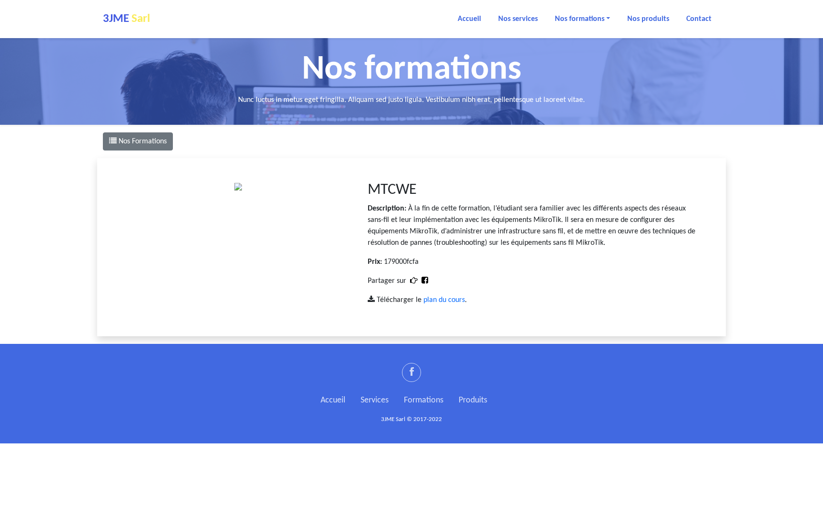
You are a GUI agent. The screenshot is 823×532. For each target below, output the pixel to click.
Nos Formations (142, 141)
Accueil (469, 19)
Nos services (518, 19)
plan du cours (444, 300)
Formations (423, 400)
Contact (699, 19)
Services (375, 400)
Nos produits (648, 19)
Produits (473, 400)
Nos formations (579, 19)
